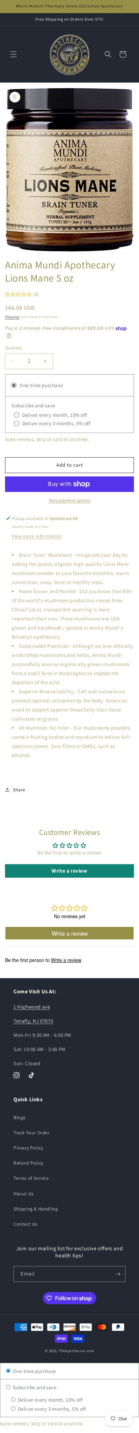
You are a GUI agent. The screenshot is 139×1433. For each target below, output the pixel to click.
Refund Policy (28, 1163)
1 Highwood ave (31, 1006)
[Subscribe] (117, 1274)
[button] (13, 54)
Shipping (12, 317)
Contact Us (25, 1224)
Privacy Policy (28, 1148)
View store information (37, 536)
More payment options (69, 500)
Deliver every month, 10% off (49, 1400)
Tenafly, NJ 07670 (33, 1021)
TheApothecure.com (76, 1350)
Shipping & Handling (35, 1209)
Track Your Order (31, 1133)
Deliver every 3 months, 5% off (51, 1409)
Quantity (13, 348)
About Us (23, 1194)
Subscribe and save (33, 1387)
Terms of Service (31, 1178)
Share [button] (19, 790)
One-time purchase (33, 1371)
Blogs (19, 1117)
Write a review (69, 870)
